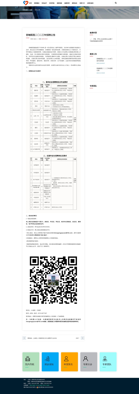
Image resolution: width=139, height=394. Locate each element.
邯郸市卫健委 (46, 385)
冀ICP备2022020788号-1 (30, 387)
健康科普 (67, 3)
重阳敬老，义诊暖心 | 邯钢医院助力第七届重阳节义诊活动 (41, 338)
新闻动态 (74, 3)
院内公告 (37, 10)
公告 (31, 10)
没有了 (78, 338)
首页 (30, 3)
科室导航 (51, 3)
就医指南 (59, 3)
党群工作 (82, 3)
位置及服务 (90, 3)
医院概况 (36, 3)
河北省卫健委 (39, 385)
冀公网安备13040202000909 (45, 387)
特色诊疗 (44, 3)
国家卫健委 (32, 385)
